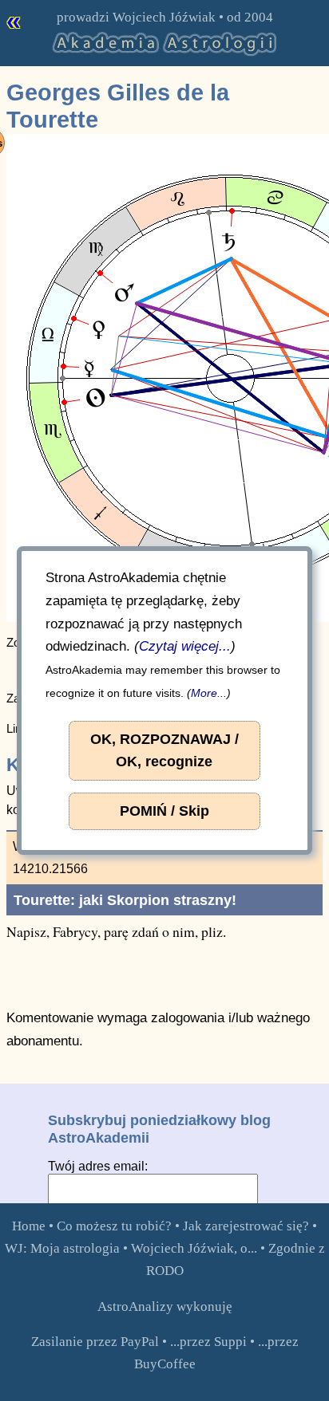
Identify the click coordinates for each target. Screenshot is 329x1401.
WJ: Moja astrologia (62, 1248)
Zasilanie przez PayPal (95, 1341)
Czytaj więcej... (185, 646)
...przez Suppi (208, 1341)
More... (209, 693)
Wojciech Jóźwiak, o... (194, 1248)
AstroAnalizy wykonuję (164, 1306)
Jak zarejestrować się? (246, 1226)
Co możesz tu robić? (114, 1226)
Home (29, 1226)
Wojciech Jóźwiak (164, 17)
